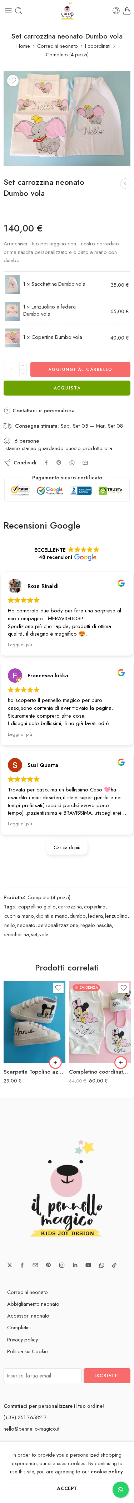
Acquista (67, 388)
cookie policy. (107, 1471)
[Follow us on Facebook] (22, 1265)
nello (9, 925)
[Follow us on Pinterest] (48, 1265)
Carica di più (67, 847)
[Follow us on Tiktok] (114, 1265)
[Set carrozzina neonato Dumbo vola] (67, 118)
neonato (26, 925)
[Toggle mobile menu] (8, 10)
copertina (94, 906)
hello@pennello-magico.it (31, 1428)
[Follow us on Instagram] (62, 1265)
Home (23, 46)
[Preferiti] (13, 80)
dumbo (78, 915)
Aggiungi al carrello (80, 369)
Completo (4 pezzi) (67, 54)
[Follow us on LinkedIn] (75, 1265)
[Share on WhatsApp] (72, 463)
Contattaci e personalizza (43, 410)
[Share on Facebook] (46, 462)
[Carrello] (126, 10)
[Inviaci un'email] (35, 1265)
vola (44, 934)
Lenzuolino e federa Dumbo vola (49, 310)
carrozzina (70, 906)
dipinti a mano (52, 915)
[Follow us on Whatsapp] (102, 1265)
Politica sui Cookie (27, 1351)
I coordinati (97, 46)
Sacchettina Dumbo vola (58, 283)
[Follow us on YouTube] (88, 1265)
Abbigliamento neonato (33, 1304)
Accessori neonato (28, 1315)
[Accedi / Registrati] (116, 10)
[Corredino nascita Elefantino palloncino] (125, 183)
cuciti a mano (19, 915)
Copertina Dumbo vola (56, 337)
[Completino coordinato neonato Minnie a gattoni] (100, 1022)
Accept (67, 1488)
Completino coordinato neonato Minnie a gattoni (100, 1072)
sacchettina (16, 934)
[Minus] (23, 373)
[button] (55, 1062)
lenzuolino (116, 915)
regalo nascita (96, 925)
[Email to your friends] (85, 463)
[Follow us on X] (9, 1265)
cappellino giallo (37, 906)
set (34, 934)
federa (95, 915)
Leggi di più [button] (20, 644)
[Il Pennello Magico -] (67, 11)
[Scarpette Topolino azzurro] (34, 1022)
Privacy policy (22, 1339)
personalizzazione (58, 925)
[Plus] (23, 366)
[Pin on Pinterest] (59, 462)
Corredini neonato (57, 46)
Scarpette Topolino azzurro (34, 1072)
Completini (19, 1327)
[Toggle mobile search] (19, 11)
